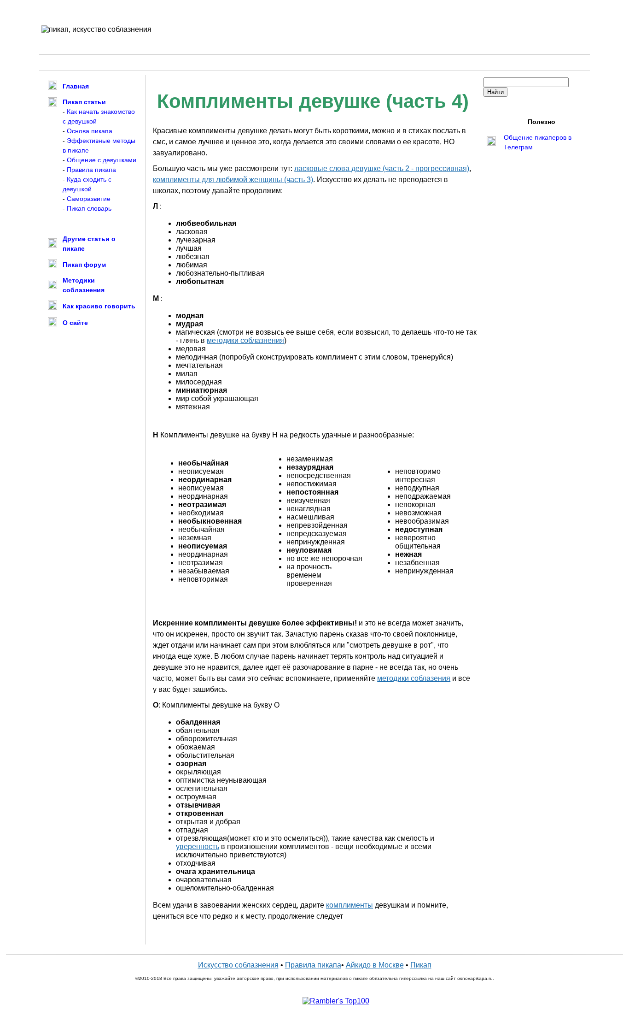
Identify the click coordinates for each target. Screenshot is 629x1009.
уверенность (197, 846)
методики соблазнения (245, 340)
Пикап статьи (84, 102)
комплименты (349, 905)
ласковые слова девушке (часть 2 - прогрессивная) (381, 168)
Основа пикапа (89, 131)
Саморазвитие (89, 198)
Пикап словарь (89, 208)
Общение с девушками (101, 160)
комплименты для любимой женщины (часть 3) (233, 179)
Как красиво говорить (99, 306)
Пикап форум (84, 264)
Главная (76, 86)
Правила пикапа (91, 169)
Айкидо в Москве (375, 965)
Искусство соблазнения (238, 965)
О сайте (75, 322)
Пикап (420, 965)
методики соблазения (413, 678)
